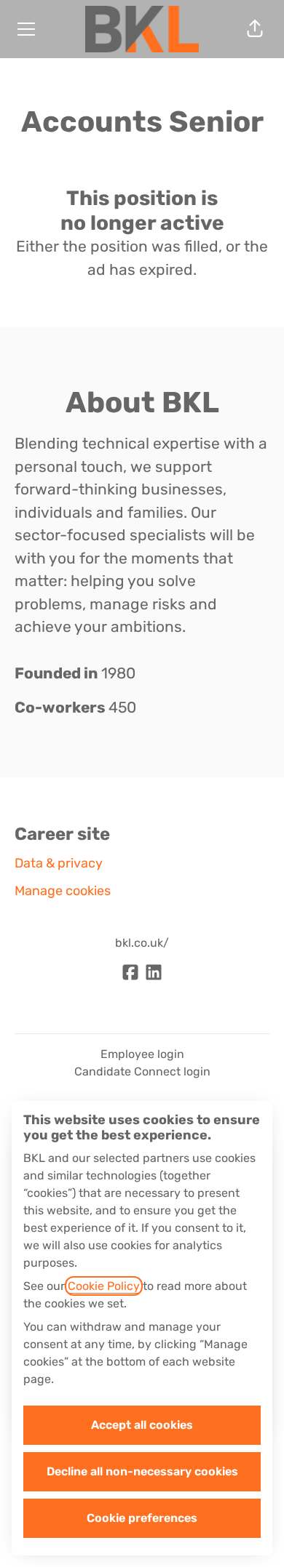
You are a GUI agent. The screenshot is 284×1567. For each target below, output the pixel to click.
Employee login (142, 1054)
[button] (254, 29)
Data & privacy (59, 863)
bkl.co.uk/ (142, 943)
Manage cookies (63, 891)
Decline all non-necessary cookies (142, 1471)
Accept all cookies (142, 1425)
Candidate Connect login (142, 1071)
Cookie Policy (104, 1286)
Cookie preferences (142, 1518)
